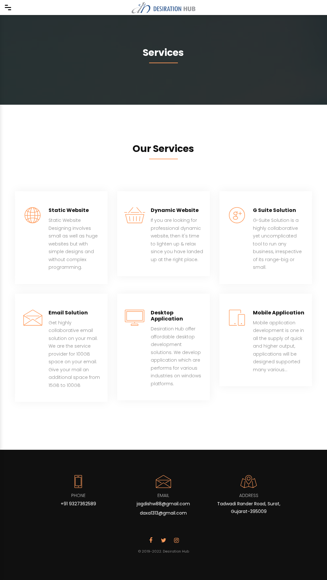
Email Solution (68, 313)
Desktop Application (167, 316)
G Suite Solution (274, 210)
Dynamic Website (175, 210)
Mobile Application (278, 313)
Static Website (69, 210)
